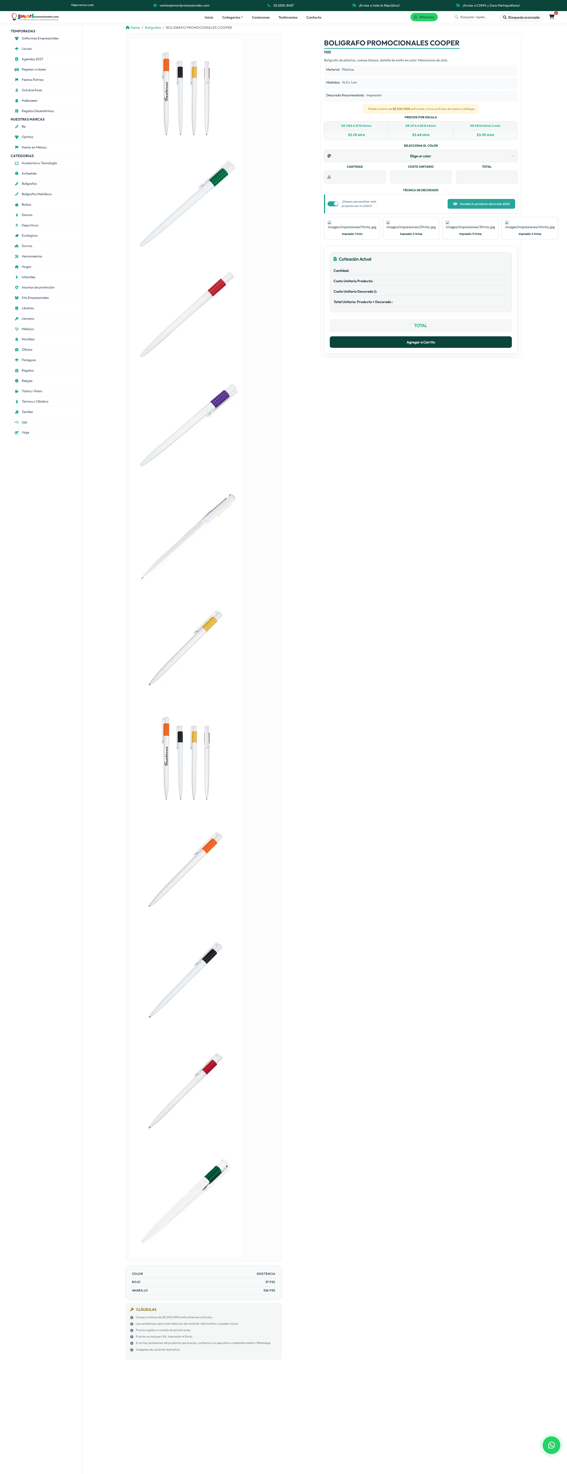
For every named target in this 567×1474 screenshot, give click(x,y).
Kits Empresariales (35, 298)
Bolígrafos (29, 183)
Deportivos (30, 225)
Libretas (28, 308)
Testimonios (287, 17)
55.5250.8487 (283, 5)
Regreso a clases (34, 69)
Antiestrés (29, 173)
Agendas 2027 (32, 59)
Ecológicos (29, 235)
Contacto (313, 17)
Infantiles (28, 277)
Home (135, 27)
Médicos (28, 329)
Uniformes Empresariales (40, 38)
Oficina (27, 349)
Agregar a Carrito (421, 342)
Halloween (29, 100)
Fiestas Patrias (32, 80)
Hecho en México (34, 147)
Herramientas (32, 256)
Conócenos (261, 17)
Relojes (27, 381)
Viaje (25, 432)
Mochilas (28, 339)
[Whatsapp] (551, 1445)
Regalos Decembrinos (38, 111)
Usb (24, 422)
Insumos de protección (38, 287)
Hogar (26, 267)
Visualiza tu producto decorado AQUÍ (485, 204)
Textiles (27, 412)
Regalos (28, 370)
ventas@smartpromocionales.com (184, 5)
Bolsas (26, 204)
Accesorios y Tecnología (39, 163)
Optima (27, 137)
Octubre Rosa (32, 90)
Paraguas (29, 360)
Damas (27, 215)
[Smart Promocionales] (35, 17)
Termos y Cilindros (35, 401)
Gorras (27, 246)
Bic (24, 126)
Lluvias (27, 49)
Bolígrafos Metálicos (37, 194)
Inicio (209, 17)
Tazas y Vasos (32, 391)
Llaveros (28, 318)
